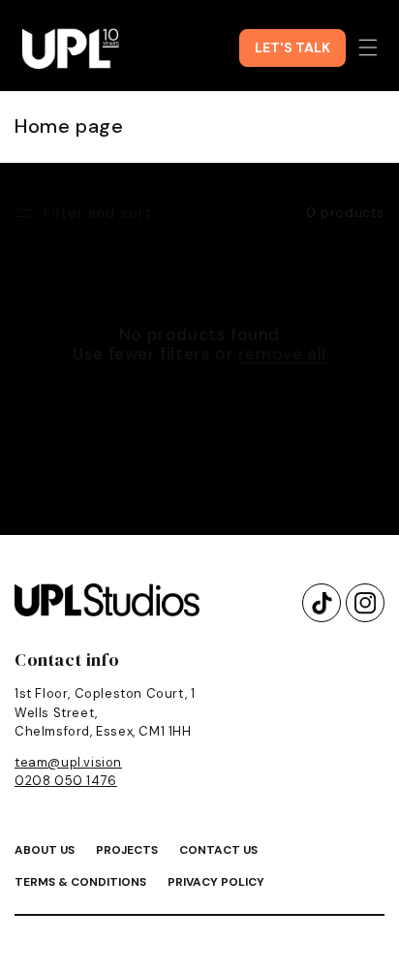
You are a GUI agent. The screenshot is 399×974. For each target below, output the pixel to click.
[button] (368, 47)
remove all (282, 353)
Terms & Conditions (80, 882)
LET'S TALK (292, 47)
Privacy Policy (216, 882)
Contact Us (218, 850)
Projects (127, 850)
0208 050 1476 (66, 780)
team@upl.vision (68, 762)
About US (45, 850)
